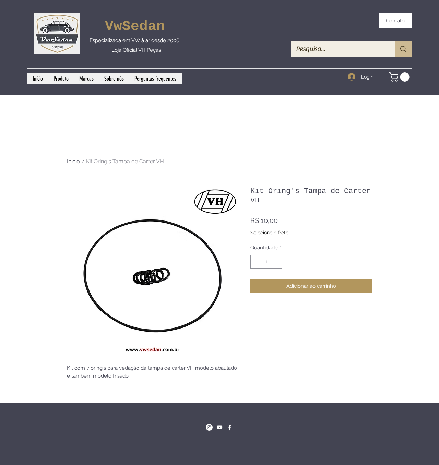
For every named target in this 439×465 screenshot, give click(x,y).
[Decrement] (256, 261)
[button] (400, 77)
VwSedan (135, 26)
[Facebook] (229, 427)
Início (73, 161)
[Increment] (276, 261)
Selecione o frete (269, 232)
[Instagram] (209, 427)
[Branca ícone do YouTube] (219, 427)
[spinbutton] (266, 261)
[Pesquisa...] (403, 49)
